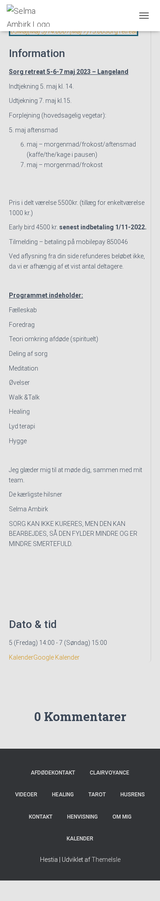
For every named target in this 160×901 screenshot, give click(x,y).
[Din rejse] (35, 15)
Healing (63, 794)
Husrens (132, 794)
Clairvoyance (109, 773)
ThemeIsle (106, 859)
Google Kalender (56, 657)
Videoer (26, 794)
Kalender (21, 657)
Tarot (97, 794)
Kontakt (40, 817)
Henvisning (82, 817)
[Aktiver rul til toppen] (142, 883)
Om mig (122, 817)
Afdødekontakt (53, 773)
